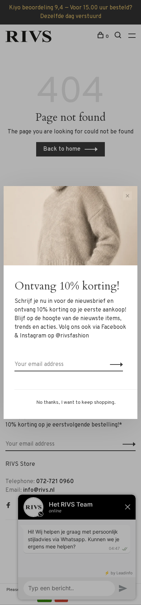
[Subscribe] (114, 364)
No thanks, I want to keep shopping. (76, 402)
